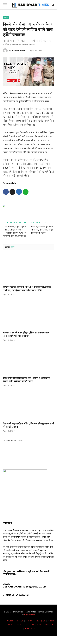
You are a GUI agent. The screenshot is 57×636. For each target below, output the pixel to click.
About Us (49, 625)
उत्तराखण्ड (29, 621)
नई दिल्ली (20, 621)
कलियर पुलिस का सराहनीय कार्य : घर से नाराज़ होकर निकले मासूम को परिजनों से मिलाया (42, 229)
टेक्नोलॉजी (18, 625)
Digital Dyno (29, 615)
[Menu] (5, 4)
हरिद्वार (6, 17)
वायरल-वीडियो (37, 625)
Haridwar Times (18, 51)
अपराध (9, 625)
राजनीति (51, 621)
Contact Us (30, 628)
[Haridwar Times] (30, 5)
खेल (27, 625)
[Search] (52, 4)
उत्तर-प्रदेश (41, 621)
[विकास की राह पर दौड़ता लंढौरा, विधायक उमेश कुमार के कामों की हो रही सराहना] (28, 405)
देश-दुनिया (9, 621)
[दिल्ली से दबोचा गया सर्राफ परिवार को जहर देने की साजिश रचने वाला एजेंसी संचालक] (28, 85)
